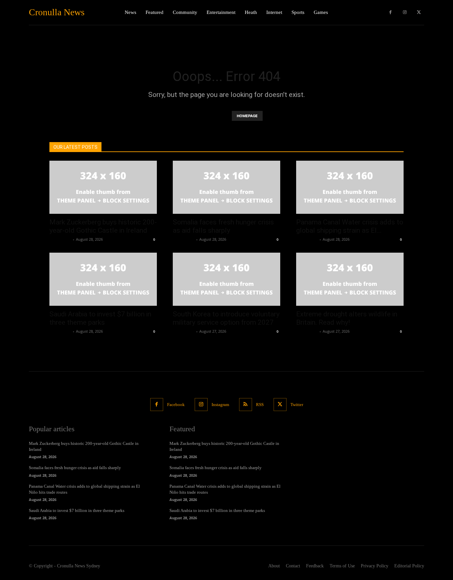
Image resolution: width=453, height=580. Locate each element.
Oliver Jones (60, 239)
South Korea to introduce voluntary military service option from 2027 (226, 318)
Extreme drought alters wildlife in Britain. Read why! (346, 318)
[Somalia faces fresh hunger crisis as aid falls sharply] (226, 187)
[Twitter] (418, 12)
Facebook (176, 404)
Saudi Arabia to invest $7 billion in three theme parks (100, 318)
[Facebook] (390, 12)
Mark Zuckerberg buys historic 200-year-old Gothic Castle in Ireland (103, 226)
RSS (260, 404)
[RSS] (245, 404)
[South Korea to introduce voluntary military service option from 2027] (226, 279)
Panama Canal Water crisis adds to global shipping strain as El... (349, 226)
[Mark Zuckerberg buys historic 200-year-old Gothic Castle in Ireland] (103, 187)
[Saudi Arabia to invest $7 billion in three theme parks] (103, 279)
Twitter (297, 404)
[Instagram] (404, 12)
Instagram (220, 404)
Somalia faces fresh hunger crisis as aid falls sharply (223, 226)
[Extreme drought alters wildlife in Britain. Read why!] (350, 279)
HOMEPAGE (247, 116)
